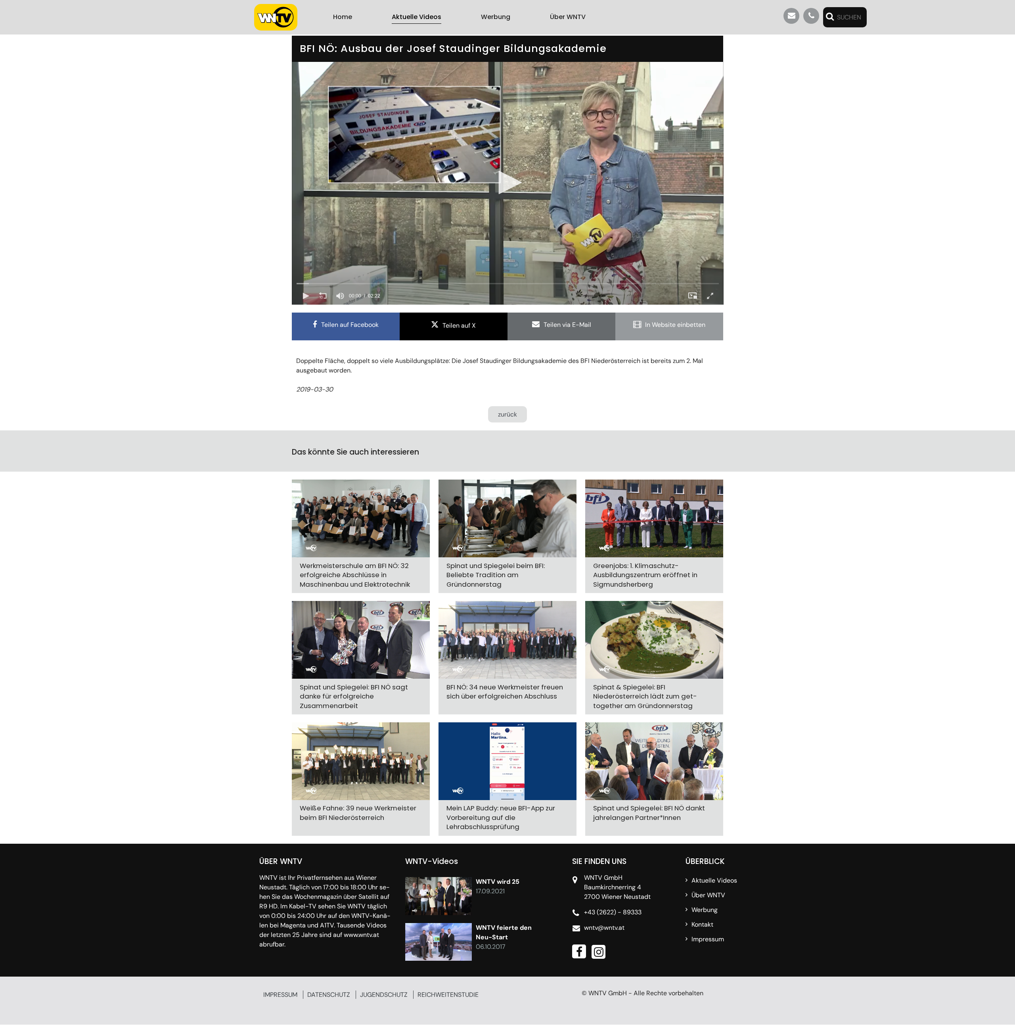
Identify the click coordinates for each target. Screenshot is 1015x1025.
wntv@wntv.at (604, 927)
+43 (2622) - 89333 (613, 912)
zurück (507, 414)
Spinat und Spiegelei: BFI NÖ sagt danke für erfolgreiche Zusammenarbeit (354, 696)
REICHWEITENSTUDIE (448, 994)
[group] (340, 296)
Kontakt (702, 924)
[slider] (508, 283)
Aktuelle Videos (416, 16)
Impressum (707, 939)
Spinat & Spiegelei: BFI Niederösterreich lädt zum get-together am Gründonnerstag (645, 696)
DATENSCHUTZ (328, 994)
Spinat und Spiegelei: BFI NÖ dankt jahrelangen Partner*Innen (649, 813)
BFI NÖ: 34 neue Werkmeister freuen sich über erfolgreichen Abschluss (504, 691)
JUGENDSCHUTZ (384, 994)
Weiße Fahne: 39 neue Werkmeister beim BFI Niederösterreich (358, 813)
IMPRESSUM (280, 994)
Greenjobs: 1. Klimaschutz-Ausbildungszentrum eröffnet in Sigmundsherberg (645, 575)
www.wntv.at (361, 935)
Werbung (495, 16)
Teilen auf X (459, 325)
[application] (508, 183)
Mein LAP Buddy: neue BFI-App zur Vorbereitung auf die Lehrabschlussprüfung (500, 818)
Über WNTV (568, 16)
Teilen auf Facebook (350, 325)
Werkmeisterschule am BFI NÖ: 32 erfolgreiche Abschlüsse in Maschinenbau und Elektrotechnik (355, 575)
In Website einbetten (675, 325)
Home (342, 16)
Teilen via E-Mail (567, 325)
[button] (507, 182)
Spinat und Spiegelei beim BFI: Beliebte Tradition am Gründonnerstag (495, 575)
